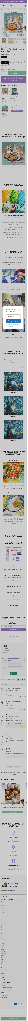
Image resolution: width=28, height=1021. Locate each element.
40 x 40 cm (20, 62)
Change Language (13, 321)
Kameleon (3, 916)
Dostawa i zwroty (5, 990)
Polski (6, 896)
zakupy (14, 774)
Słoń (2, 926)
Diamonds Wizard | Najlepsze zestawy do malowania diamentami (16, 707)
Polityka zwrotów (5, 997)
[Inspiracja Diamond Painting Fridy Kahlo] (7, 753)
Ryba (2, 928)
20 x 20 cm (5, 62)
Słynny (2, 967)
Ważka (3, 924)
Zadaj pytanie (13, 629)
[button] (23, 24)
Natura (3, 975)
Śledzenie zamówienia (6, 987)
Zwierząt (22, 772)
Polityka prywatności (6, 995)
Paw (2, 947)
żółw (2, 957)
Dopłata (13, 673)
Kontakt (3, 985)
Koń (2, 935)
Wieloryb (3, 959)
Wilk (2, 961)
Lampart (3, 939)
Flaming (3, 930)
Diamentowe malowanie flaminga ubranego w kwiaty (17, 694)
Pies (2, 920)
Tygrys (3, 955)
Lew (2, 941)
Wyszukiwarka (21, 679)
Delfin (2, 922)
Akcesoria (3, 901)
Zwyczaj (3, 964)
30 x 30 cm (13, 62)
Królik (2, 949)
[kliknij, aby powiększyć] (13, 24)
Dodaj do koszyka (13, 1018)
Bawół (2, 910)
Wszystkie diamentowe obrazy (10, 9)
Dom (2, 9)
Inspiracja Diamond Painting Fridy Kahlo (16, 753)
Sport (2, 977)
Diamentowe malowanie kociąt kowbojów (13, 807)
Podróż (3, 979)
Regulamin (3, 992)
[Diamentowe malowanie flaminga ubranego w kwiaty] (7, 694)
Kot (25, 772)
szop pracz (4, 951)
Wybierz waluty (12, 812)
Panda (2, 945)
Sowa (2, 943)
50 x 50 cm (5, 65)
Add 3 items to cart (17, 110)
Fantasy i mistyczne (6, 969)
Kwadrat (11, 57)
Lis (1, 931)
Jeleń (2, 918)
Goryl (2, 933)
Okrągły (4, 57)
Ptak (2, 908)
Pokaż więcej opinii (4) (13, 768)
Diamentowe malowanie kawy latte (15, 720)
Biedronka (3, 937)
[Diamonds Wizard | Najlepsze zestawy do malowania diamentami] (6, 707)
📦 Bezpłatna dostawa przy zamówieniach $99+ (13, 1)
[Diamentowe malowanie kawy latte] (7, 720)
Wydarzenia (4, 965)
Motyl (2, 912)
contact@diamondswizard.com (8, 890)
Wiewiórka (3, 953)
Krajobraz (3, 973)
